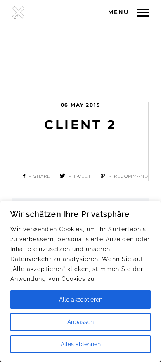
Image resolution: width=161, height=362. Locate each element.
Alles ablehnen (81, 344)
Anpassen (80, 322)
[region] (80, 281)
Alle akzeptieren (80, 299)
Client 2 (80, 124)
